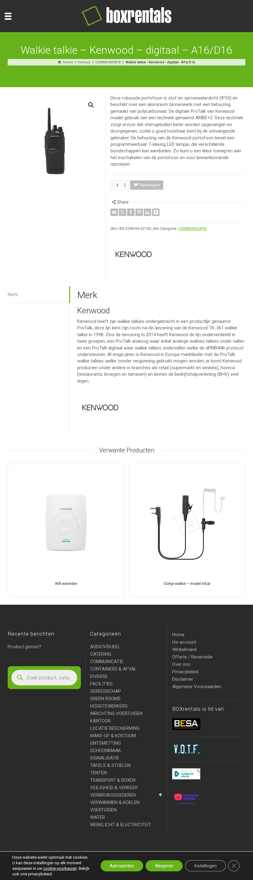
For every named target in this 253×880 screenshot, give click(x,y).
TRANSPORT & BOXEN (112, 780)
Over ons (181, 664)
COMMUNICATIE (192, 228)
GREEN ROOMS (105, 698)
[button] (91, 105)
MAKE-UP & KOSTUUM (113, 735)
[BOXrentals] (126, 16)
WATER (97, 817)
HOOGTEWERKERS (109, 706)
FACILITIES (101, 684)
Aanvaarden (122, 865)
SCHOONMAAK (105, 750)
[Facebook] (131, 212)
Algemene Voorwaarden (196, 686)
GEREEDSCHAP (105, 691)
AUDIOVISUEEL (105, 646)
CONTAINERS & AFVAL (113, 669)
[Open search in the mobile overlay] (44, 677)
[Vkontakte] (156, 212)
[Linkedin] (147, 212)
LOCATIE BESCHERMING (115, 728)
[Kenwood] (133, 254)
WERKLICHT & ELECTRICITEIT (120, 824)
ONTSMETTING (105, 743)
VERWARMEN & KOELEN (114, 802)
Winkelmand (184, 649)
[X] (122, 212)
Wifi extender (66, 584)
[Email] (114, 212)
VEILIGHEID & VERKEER (114, 787)
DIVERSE (99, 676)
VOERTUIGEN (103, 810)
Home (178, 634)
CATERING (100, 654)
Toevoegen (149, 184)
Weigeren (164, 865)
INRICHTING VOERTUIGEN (116, 713)
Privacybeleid (185, 672)
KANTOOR (100, 721)
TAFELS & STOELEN (110, 765)
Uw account (184, 642)
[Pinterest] (139, 212)
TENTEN (98, 773)
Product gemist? (24, 646)
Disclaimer (182, 679)
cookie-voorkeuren (60, 868)
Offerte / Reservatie (192, 657)
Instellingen (205, 865)
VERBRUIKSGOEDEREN (113, 795)
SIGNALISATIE (104, 758)
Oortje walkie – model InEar (187, 584)
